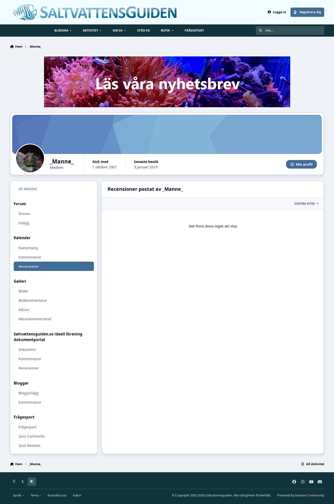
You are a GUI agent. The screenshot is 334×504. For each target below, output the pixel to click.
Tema (35, 495)
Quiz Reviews (29, 445)
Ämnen (24, 213)
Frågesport (27, 427)
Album (24, 309)
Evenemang (28, 247)
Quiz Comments (32, 436)
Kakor (77, 495)
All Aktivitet (28, 188)
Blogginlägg (29, 392)
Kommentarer (30, 257)
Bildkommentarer (33, 300)
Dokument (27, 349)
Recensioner (29, 266)
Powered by (300, 495)
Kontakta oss (57, 495)
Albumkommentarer (35, 319)
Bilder (23, 291)
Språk (17, 495)
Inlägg (24, 223)
